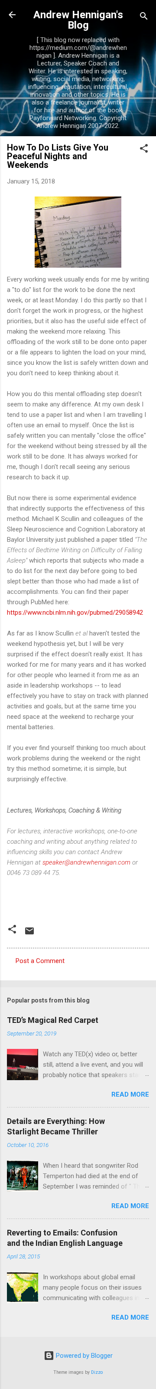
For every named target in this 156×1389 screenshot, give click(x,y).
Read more (130, 1094)
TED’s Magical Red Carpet (52, 1020)
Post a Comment (40, 961)
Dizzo (97, 1372)
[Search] (144, 17)
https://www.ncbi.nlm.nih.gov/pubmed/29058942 (75, 612)
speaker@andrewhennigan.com (86, 862)
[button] (144, 150)
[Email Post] (29, 934)
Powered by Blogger (83, 1356)
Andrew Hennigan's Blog (78, 20)
